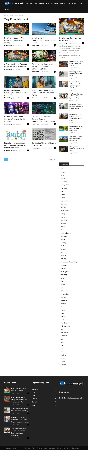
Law (62, 288)
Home (6, 15)
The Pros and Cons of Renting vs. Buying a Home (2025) (75, 138)
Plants (63, 316)
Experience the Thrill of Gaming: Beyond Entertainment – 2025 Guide (43, 119)
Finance (41, 3)
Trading (63, 355)
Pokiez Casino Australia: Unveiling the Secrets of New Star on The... (15, 92)
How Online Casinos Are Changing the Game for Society (14, 40)
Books (63, 178)
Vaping (63, 361)
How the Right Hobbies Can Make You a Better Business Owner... (43, 92)
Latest (63, 284)
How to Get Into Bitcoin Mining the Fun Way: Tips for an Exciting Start (19, 400)
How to (63, 255)
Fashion (63, 217)
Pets (68, 3)
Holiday (63, 249)
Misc (47, 3)
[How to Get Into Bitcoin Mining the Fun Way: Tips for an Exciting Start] (63, 64)
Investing (64, 275)
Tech (35, 3)
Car (62, 191)
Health (62, 3)
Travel (63, 358)
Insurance (64, 265)
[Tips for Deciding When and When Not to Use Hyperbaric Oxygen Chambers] (63, 96)
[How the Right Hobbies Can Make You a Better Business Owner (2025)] (44, 82)
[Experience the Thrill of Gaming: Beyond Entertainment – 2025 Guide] (44, 108)
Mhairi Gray (8, 45)
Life (62, 291)
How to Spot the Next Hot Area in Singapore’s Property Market (76, 106)
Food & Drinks (66, 233)
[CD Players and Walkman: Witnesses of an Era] (63, 149)
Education (54, 3)
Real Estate (64, 323)
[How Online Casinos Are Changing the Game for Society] (16, 29)
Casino (63, 198)
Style (74, 3)
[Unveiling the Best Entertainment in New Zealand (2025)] (44, 29)
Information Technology (69, 262)
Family (63, 214)
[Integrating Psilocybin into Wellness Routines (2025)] (63, 74)
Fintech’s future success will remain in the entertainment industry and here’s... (15, 145)
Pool (62, 320)
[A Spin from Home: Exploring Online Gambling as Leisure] (16, 56)
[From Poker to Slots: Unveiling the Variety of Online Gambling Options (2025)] (44, 56)
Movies (63, 307)
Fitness (63, 227)
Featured (64, 220)
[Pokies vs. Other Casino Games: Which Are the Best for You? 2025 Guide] (16, 108)
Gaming (63, 243)
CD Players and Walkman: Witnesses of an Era (76, 148)
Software (64, 336)
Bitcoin (63, 172)
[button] (81, 3)
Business (29, 3)
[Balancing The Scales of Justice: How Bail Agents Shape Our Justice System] (63, 84)
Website (63, 365)
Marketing (64, 300)
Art (62, 169)
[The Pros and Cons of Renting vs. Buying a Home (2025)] (63, 139)
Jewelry (63, 278)
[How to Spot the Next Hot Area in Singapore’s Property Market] (63, 106)
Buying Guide (65, 185)
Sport (62, 339)
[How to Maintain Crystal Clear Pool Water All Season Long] (63, 128)
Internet (63, 268)
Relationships (65, 326)
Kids (62, 281)
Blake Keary (8, 150)
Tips (62, 352)
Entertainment (65, 210)
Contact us (9, 9)
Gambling (64, 236)
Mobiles (63, 304)
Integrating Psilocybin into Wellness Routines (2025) (76, 73)
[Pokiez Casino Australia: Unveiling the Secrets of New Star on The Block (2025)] (16, 82)
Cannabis (64, 188)
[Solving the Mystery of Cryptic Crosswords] (44, 134)
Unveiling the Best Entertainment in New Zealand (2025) (44, 40)
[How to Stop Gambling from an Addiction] (71, 26)
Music (63, 310)
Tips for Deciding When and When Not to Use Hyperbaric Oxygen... (76, 96)
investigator (65, 271)
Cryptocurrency (66, 201)
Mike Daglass (36, 148)
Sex (62, 329)
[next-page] (15, 159)
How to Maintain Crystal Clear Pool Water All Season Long (76, 128)
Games (63, 239)
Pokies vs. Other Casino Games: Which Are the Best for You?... (15, 119)
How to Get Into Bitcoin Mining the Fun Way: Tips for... (76, 63)
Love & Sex (64, 294)
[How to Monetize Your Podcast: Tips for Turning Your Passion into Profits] (63, 116)
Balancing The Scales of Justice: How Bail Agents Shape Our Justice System (20, 420)
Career (63, 194)
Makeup (63, 297)
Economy (64, 204)
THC (62, 349)
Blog (62, 175)
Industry (63, 259)
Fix (61, 230)
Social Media (65, 333)
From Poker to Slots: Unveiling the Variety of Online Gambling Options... (44, 66)
